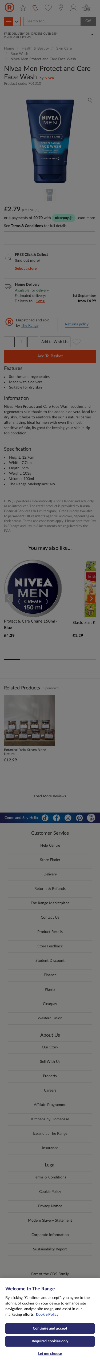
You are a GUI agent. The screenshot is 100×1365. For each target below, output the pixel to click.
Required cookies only (50, 1341)
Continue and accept (50, 1328)
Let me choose (50, 1354)
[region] (50, 1321)
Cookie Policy (47, 1314)
